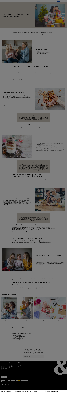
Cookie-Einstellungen (47, 391)
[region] (33, 391)
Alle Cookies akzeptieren (54, 391)
